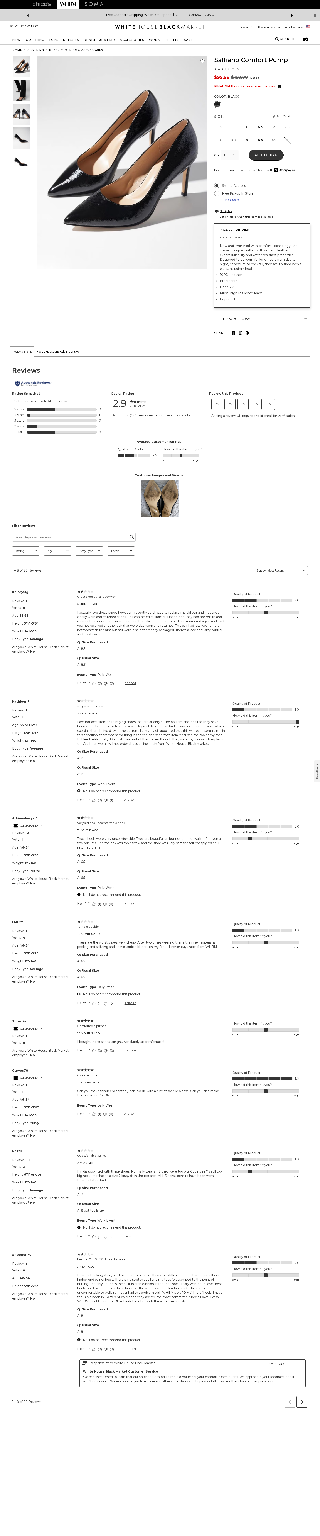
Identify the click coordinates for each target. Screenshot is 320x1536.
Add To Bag (266, 155)
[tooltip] (278, 86)
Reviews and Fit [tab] (22, 351)
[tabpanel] (160, 883)
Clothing (35, 50)
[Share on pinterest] (247, 333)
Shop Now (191, 15)
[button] (305, 39)
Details (254, 77)
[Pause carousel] (315, 15)
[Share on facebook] (233, 333)
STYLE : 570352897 (232, 237)
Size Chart (283, 116)
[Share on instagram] (240, 333)
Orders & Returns (269, 27)
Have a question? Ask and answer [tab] (59, 351)
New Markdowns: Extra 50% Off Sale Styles (144, 15)
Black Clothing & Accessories (76, 50)
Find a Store (231, 200)
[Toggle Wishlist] (202, 61)
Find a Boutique (293, 27)
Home (17, 50)
